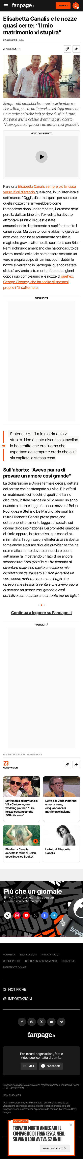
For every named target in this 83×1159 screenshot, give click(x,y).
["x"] (35, 915)
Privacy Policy (51, 954)
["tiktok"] (7, 915)
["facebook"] (44, 915)
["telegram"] (54, 915)
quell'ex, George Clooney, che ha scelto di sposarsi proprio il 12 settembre (38, 282)
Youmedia (9, 954)
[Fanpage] (41, 1035)
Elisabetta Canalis (14, 754)
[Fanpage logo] (23, 5)
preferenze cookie (14, 967)
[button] (76, 49)
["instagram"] (17, 915)
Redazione (68, 960)
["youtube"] (26, 915)
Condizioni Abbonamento (41, 960)
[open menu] (4, 5)
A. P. (17, 49)
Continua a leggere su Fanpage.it (41, 612)
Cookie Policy (11, 960)
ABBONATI (63, 5)
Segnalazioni (28, 954)
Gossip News (34, 754)
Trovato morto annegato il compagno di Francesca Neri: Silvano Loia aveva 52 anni (39, 1133)
